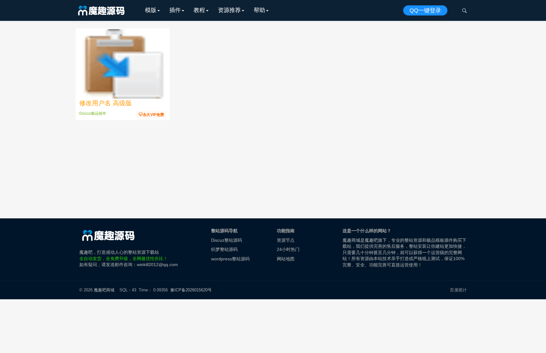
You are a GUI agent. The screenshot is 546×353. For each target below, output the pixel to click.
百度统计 (458, 290)
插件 (175, 10)
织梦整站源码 (224, 249)
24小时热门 (288, 249)
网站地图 (285, 258)
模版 (150, 10)
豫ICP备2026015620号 (192, 290)
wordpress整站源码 (230, 258)
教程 (199, 10)
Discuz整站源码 (226, 240)
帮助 (259, 10)
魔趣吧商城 (104, 290)
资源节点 (285, 240)
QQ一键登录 (425, 10)
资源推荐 (229, 10)
